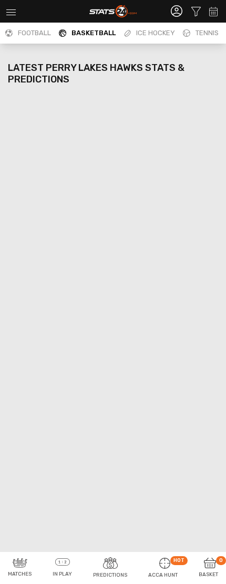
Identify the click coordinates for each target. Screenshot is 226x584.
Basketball (93, 33)
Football (34, 33)
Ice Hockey (155, 33)
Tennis (207, 33)
